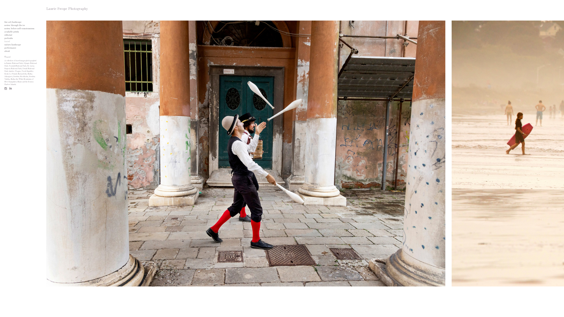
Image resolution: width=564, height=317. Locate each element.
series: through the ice (14, 25)
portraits (8, 38)
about (7, 51)
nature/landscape (12, 45)
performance (10, 48)
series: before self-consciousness (19, 29)
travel (7, 42)
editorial (8, 35)
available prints (11, 32)
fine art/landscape (12, 22)
